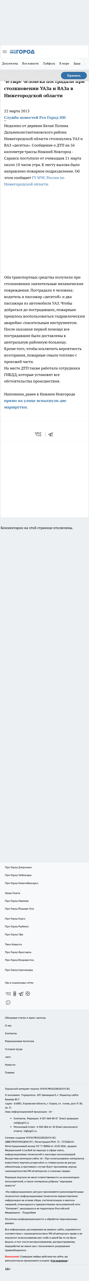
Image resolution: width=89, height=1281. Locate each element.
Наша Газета (12, 893)
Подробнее (29, 1212)
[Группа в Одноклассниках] (14, 993)
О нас (8, 1025)
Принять (74, 75)
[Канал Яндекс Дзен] (27, 993)
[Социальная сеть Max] (8, 1002)
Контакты (11, 1033)
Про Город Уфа (14, 934)
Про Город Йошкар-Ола (19, 908)
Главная (9, 1072)
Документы (10, 63)
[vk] (38, 434)
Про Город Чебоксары (18, 875)
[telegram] (52, 434)
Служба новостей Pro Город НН (35, 117)
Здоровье (79, 63)
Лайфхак (49, 63)
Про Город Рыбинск (17, 926)
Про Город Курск (15, 918)
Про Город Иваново (17, 900)
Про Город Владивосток (19, 960)
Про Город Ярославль (18, 952)
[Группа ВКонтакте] (8, 993)
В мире (64, 63)
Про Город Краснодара (19, 969)
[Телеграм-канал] (21, 993)
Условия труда (13, 1049)
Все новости (30, 63)
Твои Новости (13, 944)
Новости (10, 1064)
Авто (8, 1056)
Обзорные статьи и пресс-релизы (25, 1017)
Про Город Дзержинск (18, 867)
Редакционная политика (19, 1041)
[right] (84, 63)
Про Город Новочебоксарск (21, 883)
